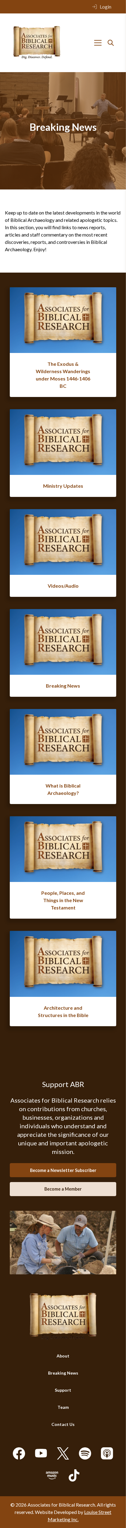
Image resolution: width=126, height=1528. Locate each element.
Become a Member (63, 1189)
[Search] (110, 43)
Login (105, 6)
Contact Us (63, 1424)
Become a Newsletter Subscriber (63, 1170)
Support (63, 1390)
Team (63, 1407)
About (63, 1355)
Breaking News (63, 1373)
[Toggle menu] (98, 43)
